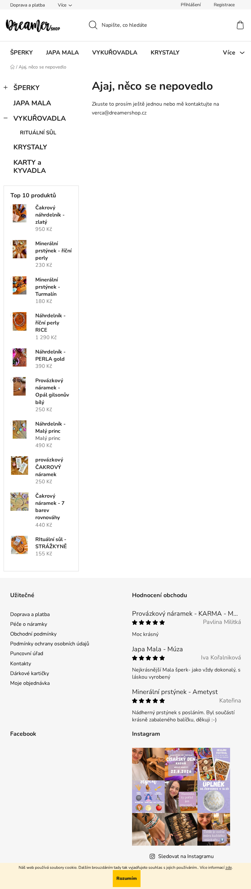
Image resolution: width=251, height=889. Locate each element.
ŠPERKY (26, 87)
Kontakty (20, 663)
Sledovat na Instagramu (186, 856)
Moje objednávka (30, 683)
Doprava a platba (27, 5)
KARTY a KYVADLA (29, 166)
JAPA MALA (32, 103)
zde (229, 867)
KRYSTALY (30, 147)
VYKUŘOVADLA (39, 118)
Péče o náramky (28, 624)
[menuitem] (21, 52)
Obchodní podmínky (33, 634)
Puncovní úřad (26, 653)
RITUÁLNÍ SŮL (38, 132)
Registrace (224, 5)
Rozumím (126, 878)
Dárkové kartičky (29, 673)
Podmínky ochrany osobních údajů (49, 643)
